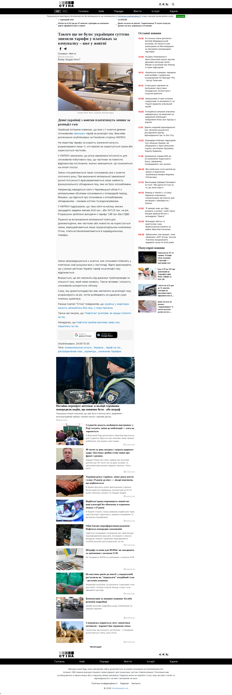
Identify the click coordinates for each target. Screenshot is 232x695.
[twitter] (163, 4)
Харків (174, 11)
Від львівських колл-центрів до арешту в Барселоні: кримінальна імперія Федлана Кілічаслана (161, 173)
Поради (118, 11)
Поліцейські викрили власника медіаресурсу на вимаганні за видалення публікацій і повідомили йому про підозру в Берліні (160, 116)
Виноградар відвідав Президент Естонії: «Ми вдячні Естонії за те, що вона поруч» (160, 185)
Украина (98, 347)
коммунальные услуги (78, 347)
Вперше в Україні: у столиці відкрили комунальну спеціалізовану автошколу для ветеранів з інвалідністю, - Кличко (159, 197)
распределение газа (70, 351)
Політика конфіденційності (104, 683)
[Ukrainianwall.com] (66, 4)
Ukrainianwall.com (120, 688)
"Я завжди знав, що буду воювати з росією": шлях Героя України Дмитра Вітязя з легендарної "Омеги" (160, 212)
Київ (101, 11)
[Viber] (70, 48)
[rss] (166, 4)
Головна (83, 11)
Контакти (136, 683)
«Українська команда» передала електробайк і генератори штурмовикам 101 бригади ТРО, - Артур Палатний (160, 76)
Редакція (124, 683)
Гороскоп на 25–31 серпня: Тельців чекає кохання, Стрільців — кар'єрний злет (86, 18)
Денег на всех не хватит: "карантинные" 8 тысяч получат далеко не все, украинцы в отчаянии (144, 24)
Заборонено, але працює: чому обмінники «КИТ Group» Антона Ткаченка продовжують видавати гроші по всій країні (161, 238)
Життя (137, 11)
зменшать (79, 133)
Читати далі (95, 647)
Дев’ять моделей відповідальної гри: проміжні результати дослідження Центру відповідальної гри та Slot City (160, 131)
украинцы (90, 351)
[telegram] (159, 4)
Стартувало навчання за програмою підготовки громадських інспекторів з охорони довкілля (158, 89)
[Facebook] (60, 48)
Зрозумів (180, 16)
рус (65, 11)
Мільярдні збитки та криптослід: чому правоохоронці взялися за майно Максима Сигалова (158, 225)
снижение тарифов (109, 351)
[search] (173, 4)
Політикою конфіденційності (129, 16)
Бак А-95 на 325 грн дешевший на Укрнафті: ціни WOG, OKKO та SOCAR (146, 18)
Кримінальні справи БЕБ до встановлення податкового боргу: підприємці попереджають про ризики (158, 160)
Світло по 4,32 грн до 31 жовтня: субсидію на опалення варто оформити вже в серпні (83, 24)
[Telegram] (65, 48)
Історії (156, 11)
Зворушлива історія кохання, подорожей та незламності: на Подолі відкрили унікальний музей (160, 102)
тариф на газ (112, 347)
